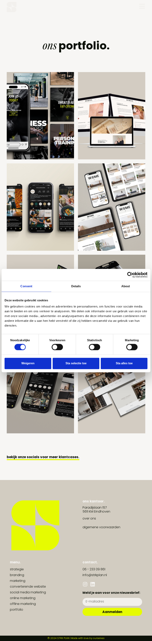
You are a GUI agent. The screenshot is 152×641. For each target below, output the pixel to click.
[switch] (57, 347)
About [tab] (125, 286)
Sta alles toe (124, 363)
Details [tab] (76, 286)
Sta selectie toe (76, 363)
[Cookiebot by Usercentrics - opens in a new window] (130, 275)
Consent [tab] (26, 286)
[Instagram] (85, 584)
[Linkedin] (92, 584)
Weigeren (27, 363)
